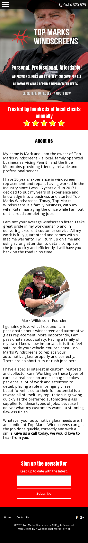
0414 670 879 (74, 4)
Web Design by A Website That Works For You (44, 529)
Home (7, 517)
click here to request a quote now (47, 93)
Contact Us (23, 517)
